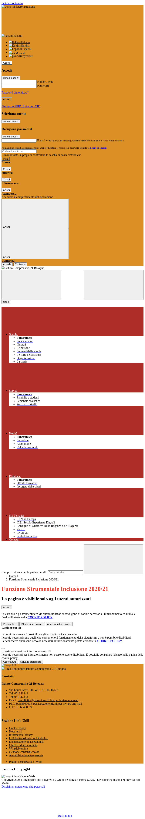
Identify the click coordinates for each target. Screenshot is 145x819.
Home (12, 576)
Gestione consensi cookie (24, 751)
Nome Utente (45, 81)
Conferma (20, 264)
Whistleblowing (18, 748)
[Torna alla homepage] (72, 268)
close (6, 301)
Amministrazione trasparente (26, 755)
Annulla (7, 264)
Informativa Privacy (21, 734)
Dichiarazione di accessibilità (26, 741)
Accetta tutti (59, 624)
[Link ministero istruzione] (18, 6)
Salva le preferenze (30, 661)
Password (43, 85)
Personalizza (10, 624)
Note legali (15, 731)
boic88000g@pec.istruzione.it (49, 703)
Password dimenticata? (15, 92)
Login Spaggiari (98, 147)
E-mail (41, 140)
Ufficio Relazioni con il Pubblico (28, 738)
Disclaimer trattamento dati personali (23, 786)
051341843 (21, 693)
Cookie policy (17, 728)
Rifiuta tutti (32, 624)
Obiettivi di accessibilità (23, 745)
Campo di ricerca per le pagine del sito (24, 572)
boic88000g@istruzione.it (48, 700)
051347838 (21, 696)
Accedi (7, 62)
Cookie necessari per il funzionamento (25, 651)
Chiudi (6, 169)
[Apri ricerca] (113, 285)
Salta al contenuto (12, 3)
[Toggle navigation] (31, 285)
